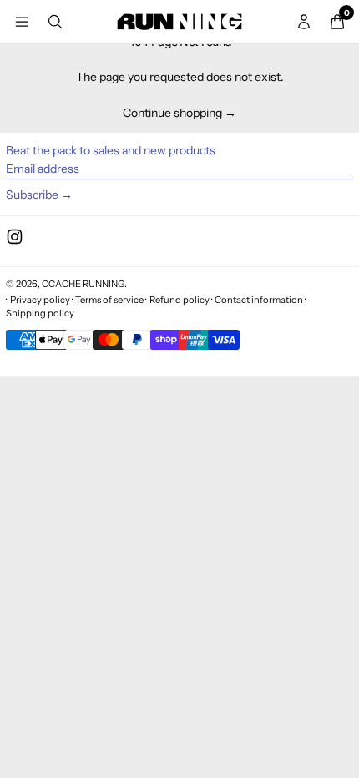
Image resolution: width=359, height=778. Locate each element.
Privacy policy (40, 300)
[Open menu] (22, 22)
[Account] (304, 22)
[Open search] (55, 22)
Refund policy (179, 300)
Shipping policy (40, 313)
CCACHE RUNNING (83, 284)
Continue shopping (172, 113)
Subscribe (32, 194)
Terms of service (109, 300)
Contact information (259, 300)
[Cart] (337, 22)
